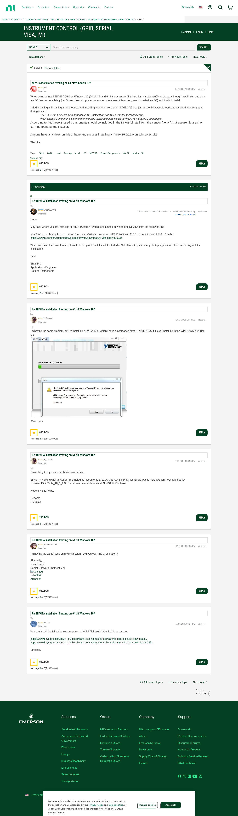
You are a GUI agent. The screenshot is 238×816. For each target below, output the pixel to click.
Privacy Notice (96, 804)
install (77, 153)
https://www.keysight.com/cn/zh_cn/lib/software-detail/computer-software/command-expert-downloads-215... (91, 642)
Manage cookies (147, 805)
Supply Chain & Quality (153, 756)
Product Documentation (192, 736)
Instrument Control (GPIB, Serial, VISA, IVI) (111, 19)
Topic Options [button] (36, 56)
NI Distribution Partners (114, 729)
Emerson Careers (149, 742)
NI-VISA (93, 153)
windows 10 (138, 153)
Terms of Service (110, 749)
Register (186, 32)
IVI (85, 153)
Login (199, 32)
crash (58, 153)
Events (143, 763)
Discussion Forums (37, 19)
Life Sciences (69, 767)
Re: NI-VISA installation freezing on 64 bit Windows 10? (63, 201)
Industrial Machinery (73, 760)
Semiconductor (70, 774)
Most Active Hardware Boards (68, 19)
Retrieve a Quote (110, 742)
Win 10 (126, 153)
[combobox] (122, 47)
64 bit (41, 153)
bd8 (204, 186)
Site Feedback (186, 763)
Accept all (170, 805)
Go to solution (52, 68)
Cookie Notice (115, 804)
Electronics (68, 747)
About (143, 736)
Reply (201, 163)
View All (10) (36, 158)
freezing (68, 153)
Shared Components (110, 153)
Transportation (70, 781)
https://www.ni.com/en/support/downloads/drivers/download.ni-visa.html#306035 (76, 237)
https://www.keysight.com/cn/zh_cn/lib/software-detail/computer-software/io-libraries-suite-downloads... (88, 638)
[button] (34, 163)
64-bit (49, 153)
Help (210, 32)
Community (17, 19)
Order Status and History (115, 736)
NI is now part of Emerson (154, 729)
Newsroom (145, 749)
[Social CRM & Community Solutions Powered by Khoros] (203, 692)
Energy (65, 754)
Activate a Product (189, 749)
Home (5, 19)
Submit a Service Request (193, 756)
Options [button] (201, 89)
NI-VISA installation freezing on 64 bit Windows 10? (61, 83)
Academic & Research (74, 729)
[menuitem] (28, 8)
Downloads (184, 729)
